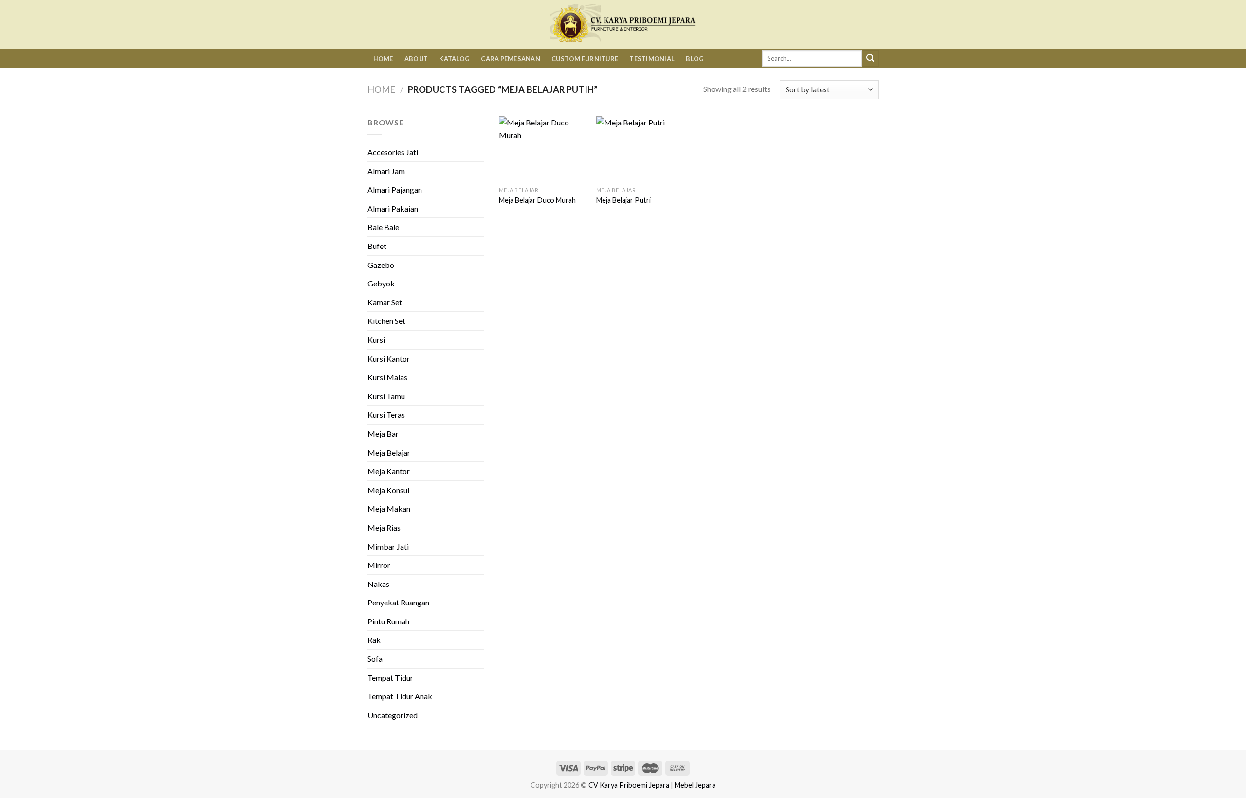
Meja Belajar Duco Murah (537, 200)
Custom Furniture (584, 59)
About (416, 59)
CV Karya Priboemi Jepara (628, 785)
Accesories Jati (392, 152)
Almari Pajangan (394, 189)
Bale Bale (383, 226)
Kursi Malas (387, 377)
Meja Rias (384, 527)
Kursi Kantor (388, 358)
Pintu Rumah (388, 621)
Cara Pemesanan (510, 59)
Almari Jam (386, 171)
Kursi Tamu (386, 396)
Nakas (378, 583)
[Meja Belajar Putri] (640, 149)
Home (383, 59)
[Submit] (870, 58)
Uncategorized (392, 715)
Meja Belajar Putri (623, 200)
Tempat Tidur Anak (399, 696)
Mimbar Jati (388, 546)
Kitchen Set (386, 320)
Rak (374, 639)
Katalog (454, 59)
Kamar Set (384, 302)
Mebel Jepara (695, 785)
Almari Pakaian (392, 208)
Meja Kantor (388, 471)
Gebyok (381, 283)
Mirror (378, 564)
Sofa (375, 658)
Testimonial (652, 59)
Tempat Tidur (390, 677)
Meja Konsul (388, 490)
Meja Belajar (388, 452)
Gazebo (380, 264)
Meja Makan (388, 508)
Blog (695, 59)
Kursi (376, 339)
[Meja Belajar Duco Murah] (542, 149)
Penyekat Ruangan (398, 602)
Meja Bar (383, 433)
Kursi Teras (386, 414)
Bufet (376, 245)
